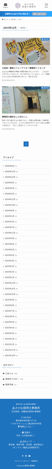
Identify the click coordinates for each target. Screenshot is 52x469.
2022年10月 (11, 294)
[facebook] (22, 456)
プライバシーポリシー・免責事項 (26, 461)
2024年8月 (11, 211)
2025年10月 (11, 177)
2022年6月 (11, 316)
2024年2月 (11, 227)
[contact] (29, 456)
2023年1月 (11, 277)
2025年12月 (11, 172)
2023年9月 (11, 238)
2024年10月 (11, 205)
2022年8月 (11, 305)
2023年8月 (11, 244)
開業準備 (10, 385)
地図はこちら (25, 427)
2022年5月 (11, 322)
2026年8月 (11, 166)
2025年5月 (11, 194)
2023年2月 (11, 272)
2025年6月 (11, 188)
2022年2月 (11, 339)
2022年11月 (11, 289)
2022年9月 (11, 300)
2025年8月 (11, 183)
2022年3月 (11, 333)
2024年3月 (11, 222)
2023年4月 (11, 261)
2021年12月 (11, 350)
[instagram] (26, 456)
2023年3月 (11, 266)
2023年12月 (11, 233)
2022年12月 (11, 283)
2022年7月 (11, 311)
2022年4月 (11, 328)
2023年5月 (11, 255)
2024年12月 (11, 199)
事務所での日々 (14, 379)
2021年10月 (11, 355)
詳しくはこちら (39, 14)
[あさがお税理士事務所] (26, 5)
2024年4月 (11, 216)
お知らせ (11, 373)
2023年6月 (11, 250)
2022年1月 (11, 344)
